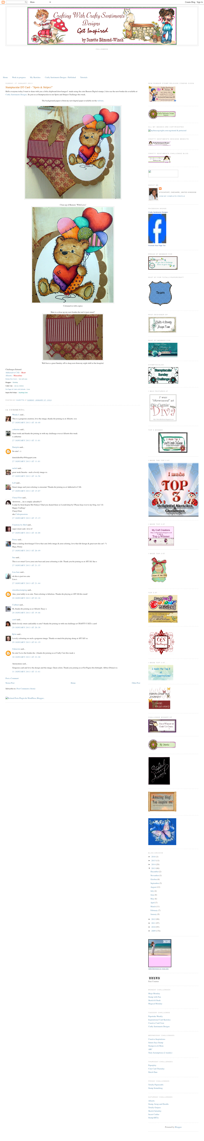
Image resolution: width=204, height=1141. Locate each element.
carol (14, 619)
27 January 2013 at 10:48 (26, 422)
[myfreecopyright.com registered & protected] (167, 130)
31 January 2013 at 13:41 (26, 671)
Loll (14, 482)
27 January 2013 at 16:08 (26, 532)
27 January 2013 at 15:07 (26, 490)
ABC (150, 1049)
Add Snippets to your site (158, 968)
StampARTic (153, 1117)
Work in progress (19, 77)
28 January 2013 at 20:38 (26, 627)
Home (5, 77)
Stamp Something (155, 1088)
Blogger (178, 1127)
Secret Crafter (153, 1114)
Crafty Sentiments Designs (16, 94)
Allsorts (9, 375)
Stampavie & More (156, 1045)
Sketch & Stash (154, 1000)
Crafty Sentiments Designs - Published (60, 77)
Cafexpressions (22, 514)
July (152, 891)
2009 (153, 930)
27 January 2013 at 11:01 (26, 440)
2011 (153, 923)
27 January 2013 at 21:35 (26, 565)
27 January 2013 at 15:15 (26, 518)
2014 (153, 864)
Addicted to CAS (12, 372)
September (155, 883)
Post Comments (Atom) (26, 688)
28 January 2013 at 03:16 (26, 598)
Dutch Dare (152, 1072)
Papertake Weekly (155, 1016)
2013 (153, 868)
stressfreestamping (19, 590)
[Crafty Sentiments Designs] (157, 242)
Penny (14, 539)
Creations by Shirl (19, 524)
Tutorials (83, 77)
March (153, 906)
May (153, 898)
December (155, 871)
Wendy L (16, 414)
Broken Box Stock (11, 379)
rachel (14, 468)
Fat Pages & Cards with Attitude (15, 389)
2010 (153, 927)
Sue (13, 557)
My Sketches (35, 77)
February (154, 910)
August (154, 887)
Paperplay (152, 1065)
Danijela (15, 447)
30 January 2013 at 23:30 (26, 657)
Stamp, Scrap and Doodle (158, 1104)
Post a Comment (12, 678)
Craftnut (15, 604)
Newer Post (10, 683)
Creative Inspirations (156, 1039)
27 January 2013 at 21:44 (26, 583)
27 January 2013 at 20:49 (26, 550)
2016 (153, 856)
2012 (153, 919)
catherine (16, 429)
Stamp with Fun (154, 997)
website (100, 100)
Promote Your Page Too (156, 245)
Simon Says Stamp (155, 1042)
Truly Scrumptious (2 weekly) (160, 1052)
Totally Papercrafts (155, 1084)
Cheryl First (17, 497)
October (154, 879)
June (153, 894)
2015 (153, 860)
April (153, 902)
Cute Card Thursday (156, 1068)
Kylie (14, 634)
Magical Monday (155, 1003)
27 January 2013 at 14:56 (26, 476)
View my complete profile (172, 196)
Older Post (136, 683)
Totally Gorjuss (154, 1107)
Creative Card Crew (156, 1023)
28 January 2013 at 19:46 (26, 612)
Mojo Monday (154, 993)
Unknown (16, 649)
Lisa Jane (16, 572)
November (155, 875)
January (154, 914)
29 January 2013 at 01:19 (26, 642)
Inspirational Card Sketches (159, 1019)
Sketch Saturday (154, 1111)
